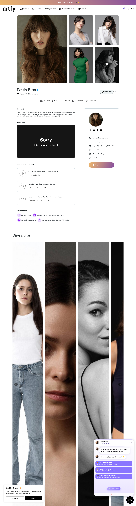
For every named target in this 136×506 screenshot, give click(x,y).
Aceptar (33, 498)
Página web (108, 91)
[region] (24, 493)
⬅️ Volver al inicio (114, 488)
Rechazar (15, 498)
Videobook (21, 122)
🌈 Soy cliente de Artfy (107, 463)
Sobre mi (20, 109)
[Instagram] (90, 130)
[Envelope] (101, 130)
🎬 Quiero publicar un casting (108, 476)
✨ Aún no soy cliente (106, 469)
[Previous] (16, 384)
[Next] (120, 384)
